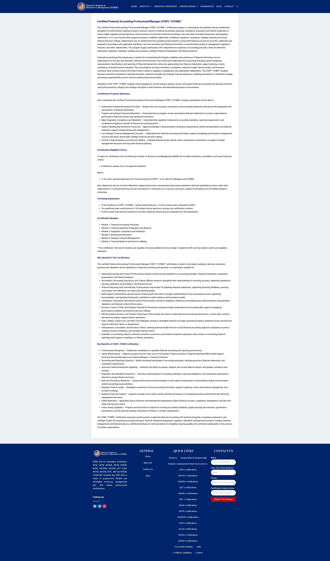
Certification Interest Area (222, 488)
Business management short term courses (187, 463)
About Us (144, 6)
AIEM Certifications (188, 511)
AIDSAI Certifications (188, 534)
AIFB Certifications (188, 469)
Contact (228, 6)
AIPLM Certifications (188, 475)
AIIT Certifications (187, 487)
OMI (199, 546)
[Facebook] (95, 506)
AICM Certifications (188, 528)
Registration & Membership (194, 457)
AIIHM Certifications (187, 540)
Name (213, 457)
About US (148, 463)
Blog (219, 6)
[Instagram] (104, 506)
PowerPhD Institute (184, 546)
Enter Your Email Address (222, 468)
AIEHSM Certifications (187, 517)
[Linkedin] (100, 506)
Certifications (187, 6)
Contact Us (148, 469)
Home (134, 6)
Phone (214, 478)
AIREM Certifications (188, 493)
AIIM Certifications (188, 523)
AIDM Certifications (188, 505)
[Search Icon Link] (237, 6)
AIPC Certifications (188, 499)
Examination (207, 6)
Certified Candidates (165, 6)
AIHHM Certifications (188, 481)
